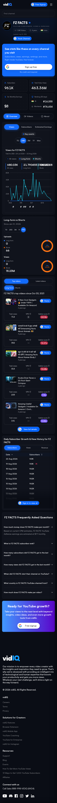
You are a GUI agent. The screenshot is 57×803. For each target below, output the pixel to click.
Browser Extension (10, 727)
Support (6, 756)
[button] (17, 140)
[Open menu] (51, 4)
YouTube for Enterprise (12, 740)
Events (5, 764)
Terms (5, 706)
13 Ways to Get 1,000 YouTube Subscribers (21, 773)
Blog (5, 760)
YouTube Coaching (11, 735)
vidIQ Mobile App (10, 731)
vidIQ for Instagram (11, 744)
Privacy (6, 711)
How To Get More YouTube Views (17, 769)
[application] (28, 191)
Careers (6, 702)
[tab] (12, 116)
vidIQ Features (9, 722)
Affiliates (6, 777)
